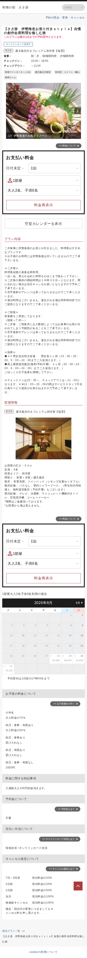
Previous (10, 110)
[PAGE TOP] (78, 886)
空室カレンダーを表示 (43, 224)
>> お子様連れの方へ (64, 703)
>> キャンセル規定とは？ (62, 869)
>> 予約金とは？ (66, 809)
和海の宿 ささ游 (15, 7)
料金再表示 (43, 205)
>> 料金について (67, 145)
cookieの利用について (43, 952)
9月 (78, 602)
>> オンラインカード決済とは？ (58, 839)
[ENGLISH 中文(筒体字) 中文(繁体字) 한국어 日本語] (73, 7)
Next (78, 110)
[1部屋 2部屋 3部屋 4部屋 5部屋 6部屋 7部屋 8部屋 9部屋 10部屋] (43, 180)
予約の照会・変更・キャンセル (65, 17)
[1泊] (54, 168)
